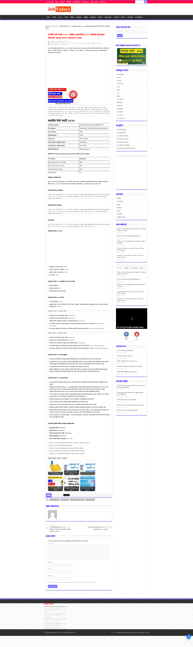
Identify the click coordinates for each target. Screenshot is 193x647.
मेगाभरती (119, 80)
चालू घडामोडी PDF (122, 129)
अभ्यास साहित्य (138, 17)
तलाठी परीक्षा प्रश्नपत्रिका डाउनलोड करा (127, 372)
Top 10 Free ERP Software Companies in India (130, 327)
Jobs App (120, 115)
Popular (126, 268)
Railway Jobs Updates (97, 43)
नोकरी (48, 17)
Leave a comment (54, 44)
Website (50, 575)
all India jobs (55, 499)
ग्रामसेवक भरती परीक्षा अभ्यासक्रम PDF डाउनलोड (129, 366)
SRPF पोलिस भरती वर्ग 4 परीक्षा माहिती (126, 400)
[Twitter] (133, 2)
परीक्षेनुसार (86, 17)
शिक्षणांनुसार (92, 17)
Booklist (103, 2)
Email (50, 569)
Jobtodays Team (144, 632)
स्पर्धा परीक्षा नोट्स (121, 133)
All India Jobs (57, 43)
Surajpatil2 (52, 41)
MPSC (119, 77)
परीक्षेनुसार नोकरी (121, 217)
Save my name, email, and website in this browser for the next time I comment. (73, 582)
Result (62, 2)
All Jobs (60, 17)
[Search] (145, 1)
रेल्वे (118, 93)
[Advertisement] (78, 71)
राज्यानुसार (100, 17)
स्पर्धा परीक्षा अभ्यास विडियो (123, 145)
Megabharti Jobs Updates (84, 43)
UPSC (119, 90)
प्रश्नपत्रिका (130, 17)
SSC (118, 87)
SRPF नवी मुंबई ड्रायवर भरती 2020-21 (127, 361)
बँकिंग (118, 96)
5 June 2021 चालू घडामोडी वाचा (125, 350)
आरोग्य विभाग (120, 84)
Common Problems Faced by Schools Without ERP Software (67, 451)
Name (50, 562)
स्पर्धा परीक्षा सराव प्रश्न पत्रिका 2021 (126, 148)
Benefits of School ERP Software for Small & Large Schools (67, 453)
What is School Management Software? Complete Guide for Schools (69, 442)
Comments (134, 268)
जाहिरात (54, 17)
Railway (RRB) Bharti (77, 499)
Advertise (85, 2)
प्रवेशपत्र (72, 17)
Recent (120, 268)
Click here (70, 438)
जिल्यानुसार (79, 17)
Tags (141, 268)
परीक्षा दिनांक (120, 201)
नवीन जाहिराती (120, 74)
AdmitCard (76, 2)
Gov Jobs (50, 2)
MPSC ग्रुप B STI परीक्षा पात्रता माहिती (127, 410)
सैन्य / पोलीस (120, 99)
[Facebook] (131, 2)
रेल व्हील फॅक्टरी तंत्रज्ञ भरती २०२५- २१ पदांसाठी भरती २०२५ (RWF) (98, 527)
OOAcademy (127, 632)
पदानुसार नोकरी (108, 17)
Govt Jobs (75, 43)
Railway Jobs (90, 499)
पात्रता (118, 211)
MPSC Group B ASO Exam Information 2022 (130, 405)
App (56, 2)
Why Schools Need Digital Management (61, 445)
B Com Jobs (64, 43)
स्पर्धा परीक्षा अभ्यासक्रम (122, 139)
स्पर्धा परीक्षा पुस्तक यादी (122, 142)
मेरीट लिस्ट (119, 214)
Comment (51, 544)
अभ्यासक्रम (116, 17)
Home (49, 26)
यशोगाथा (69, 2)
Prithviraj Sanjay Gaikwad (124, 356)
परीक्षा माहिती (120, 108)
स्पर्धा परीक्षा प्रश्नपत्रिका (123, 136)
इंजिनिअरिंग (119, 102)
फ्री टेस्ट (123, 17)
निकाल (66, 17)
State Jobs (94, 2)
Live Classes (121, 118)
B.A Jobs (70, 43)
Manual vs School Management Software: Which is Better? (66, 448)
